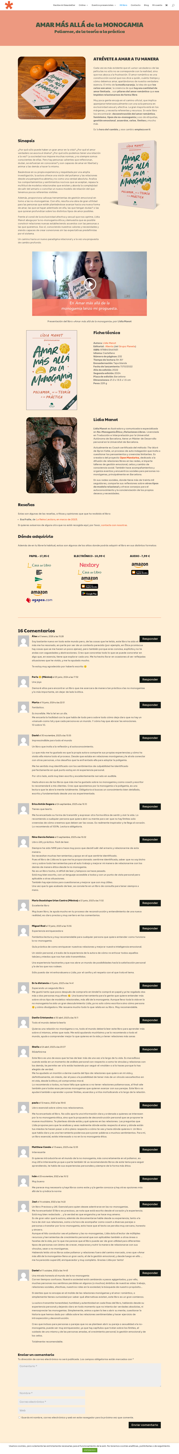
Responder (150, 639)
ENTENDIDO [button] (90, 1450)
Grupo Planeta (127, 346)
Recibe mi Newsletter (64, 5)
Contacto (136, 5)
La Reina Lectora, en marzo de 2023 (56, 519)
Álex (34, 636)
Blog (146, 5)
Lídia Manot (109, 343)
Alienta (109, 346)
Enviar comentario (144, 1425)
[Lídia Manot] (51, 492)
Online (82, 5)
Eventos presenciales (102, 5)
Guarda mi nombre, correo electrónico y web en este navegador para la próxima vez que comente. (77, 1417)
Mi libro (123, 5)
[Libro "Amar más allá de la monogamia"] (52, 118)
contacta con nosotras (114, 525)
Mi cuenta (157, 5)
